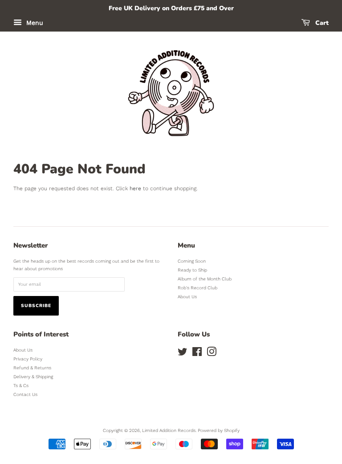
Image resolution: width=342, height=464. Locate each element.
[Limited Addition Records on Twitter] (182, 354)
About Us (187, 296)
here (135, 188)
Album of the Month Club (205, 278)
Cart (321, 23)
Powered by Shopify (219, 430)
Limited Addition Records (168, 430)
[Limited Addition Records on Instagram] (211, 354)
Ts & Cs (20, 385)
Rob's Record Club (197, 287)
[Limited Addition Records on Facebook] (197, 354)
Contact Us (25, 394)
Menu (33, 22)
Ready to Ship (192, 270)
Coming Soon (192, 261)
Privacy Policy (27, 358)
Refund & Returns (32, 367)
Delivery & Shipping (33, 376)
